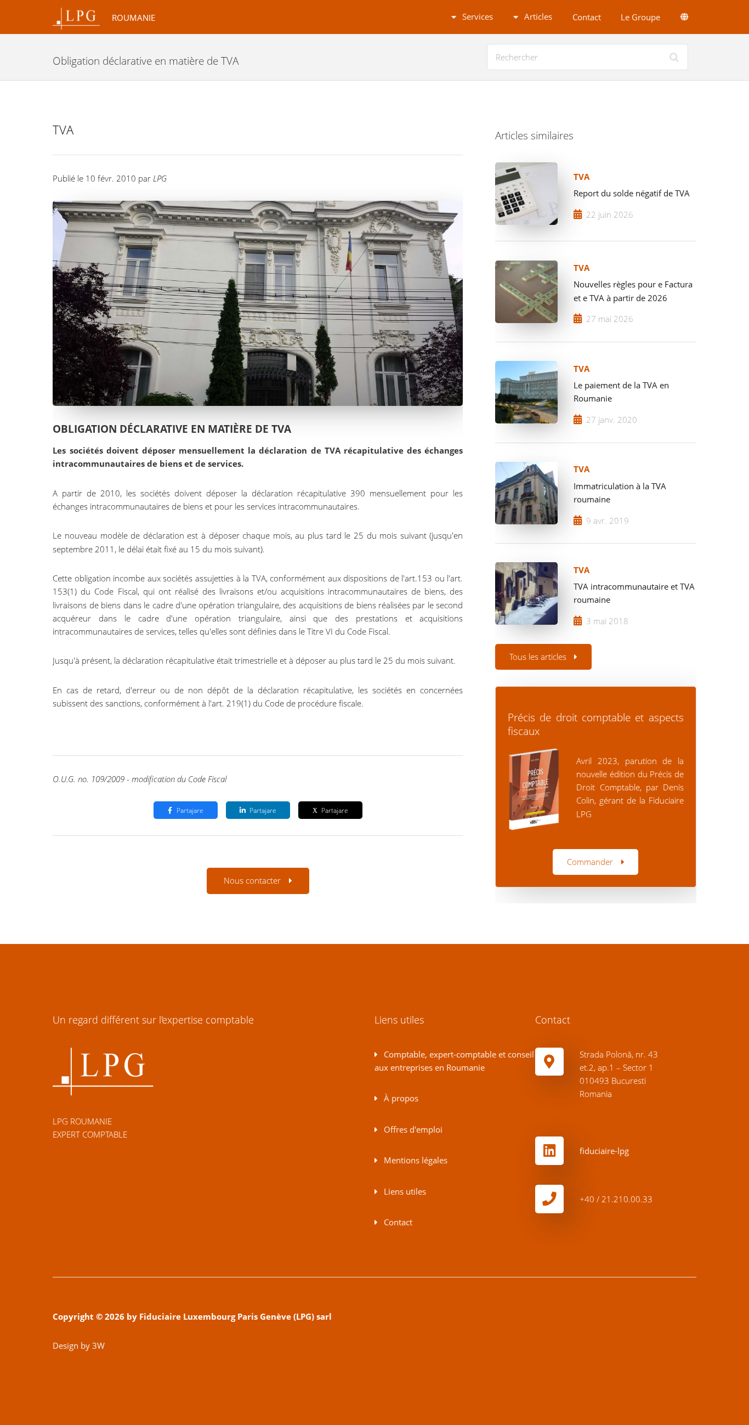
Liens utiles (404, 1191)
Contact (586, 17)
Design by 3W (79, 1345)
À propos (400, 1098)
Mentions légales (414, 1160)
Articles (537, 16)
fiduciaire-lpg (604, 1150)
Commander (590, 861)
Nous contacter (252, 880)
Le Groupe (640, 17)
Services (476, 16)
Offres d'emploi (412, 1129)
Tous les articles (537, 656)
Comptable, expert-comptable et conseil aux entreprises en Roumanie (454, 1061)
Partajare (190, 810)
